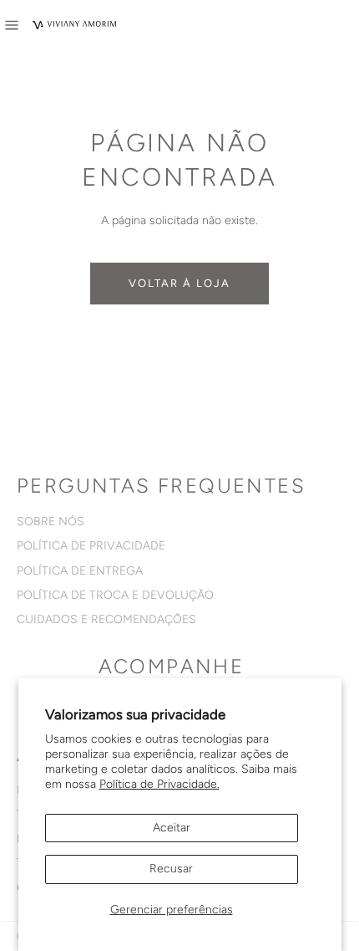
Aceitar (171, 828)
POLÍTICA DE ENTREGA (80, 571)
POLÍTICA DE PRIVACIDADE (91, 546)
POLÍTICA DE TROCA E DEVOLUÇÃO (115, 595)
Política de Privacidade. (159, 784)
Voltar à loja (179, 283)
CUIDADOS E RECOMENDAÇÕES (106, 619)
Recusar (171, 869)
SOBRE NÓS (50, 521)
